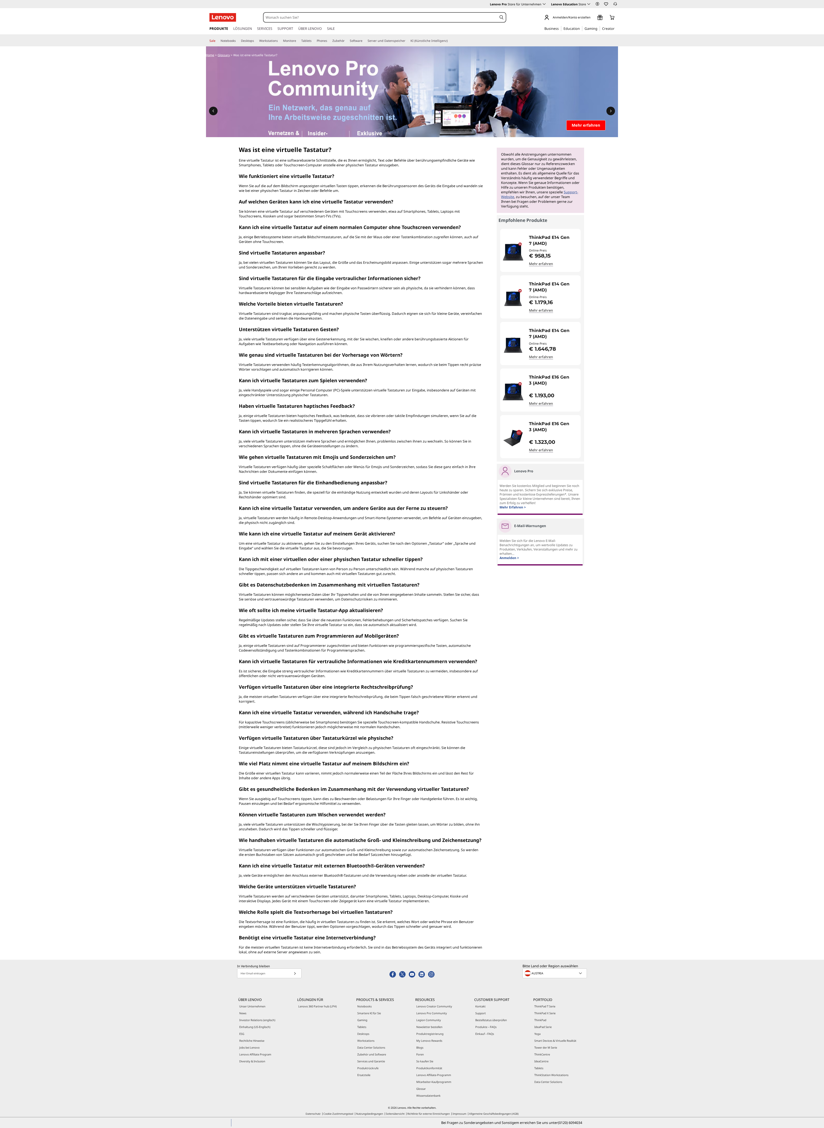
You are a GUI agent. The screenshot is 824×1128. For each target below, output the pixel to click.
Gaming (362, 1020)
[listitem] (540, 250)
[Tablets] (313, 40)
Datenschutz (313, 1114)
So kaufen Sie (424, 1061)
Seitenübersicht (395, 1114)
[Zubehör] (346, 40)
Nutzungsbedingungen (369, 1114)
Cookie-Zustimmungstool (338, 1114)
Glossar (421, 1089)
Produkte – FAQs (486, 1027)
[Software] (364, 40)
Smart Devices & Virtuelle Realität (555, 1041)
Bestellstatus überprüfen (491, 1020)
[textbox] (555, 973)
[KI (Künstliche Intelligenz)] (449, 40)
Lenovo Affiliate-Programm (433, 1075)
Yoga (537, 1034)
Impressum (459, 1114)
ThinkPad (540, 1020)
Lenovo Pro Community (431, 1013)
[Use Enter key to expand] (593, 18)
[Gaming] (598, 28)
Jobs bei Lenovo (249, 1047)
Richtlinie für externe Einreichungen (428, 1114)
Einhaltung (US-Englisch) (254, 1027)
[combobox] (380, 17)
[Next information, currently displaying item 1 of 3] (610, 111)
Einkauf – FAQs (484, 1034)
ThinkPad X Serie (545, 1013)
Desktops (363, 1034)
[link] (615, 5)
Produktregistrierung (430, 1034)
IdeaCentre (541, 1061)
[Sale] (217, 40)
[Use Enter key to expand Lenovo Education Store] (589, 4)
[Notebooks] (237, 40)
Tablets (361, 1027)
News (242, 1013)
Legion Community (428, 1020)
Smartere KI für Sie (369, 1013)
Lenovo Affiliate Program (255, 1054)
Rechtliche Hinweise (251, 1041)
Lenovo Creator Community (434, 1006)
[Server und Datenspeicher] (407, 40)
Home (210, 55)
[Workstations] (279, 40)
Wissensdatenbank (428, 1096)
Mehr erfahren (541, 263)
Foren (420, 1054)
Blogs (419, 1047)
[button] (597, 4)
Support (480, 1013)
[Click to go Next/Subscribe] (294, 973)
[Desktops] (255, 40)
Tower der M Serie (545, 1047)
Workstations (365, 1041)
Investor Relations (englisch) (257, 1020)
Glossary (224, 55)
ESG (241, 1034)
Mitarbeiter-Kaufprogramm (433, 1082)
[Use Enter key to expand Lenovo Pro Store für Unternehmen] (544, 4)
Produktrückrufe (368, 1068)
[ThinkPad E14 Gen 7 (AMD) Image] (513, 252)
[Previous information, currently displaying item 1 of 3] (213, 111)
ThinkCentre (542, 1054)
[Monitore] (298, 40)
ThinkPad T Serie (544, 1006)
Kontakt (480, 1006)
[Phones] (329, 40)
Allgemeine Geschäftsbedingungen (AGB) (494, 1114)
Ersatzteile (363, 1075)
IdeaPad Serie (543, 1027)
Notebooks (364, 1006)
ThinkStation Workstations (551, 1075)
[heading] (552, 240)
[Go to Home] (222, 17)
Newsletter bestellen (429, 1027)
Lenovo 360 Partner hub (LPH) (317, 1006)
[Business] (560, 28)
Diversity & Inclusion (252, 1061)
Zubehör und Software (371, 1054)
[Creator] (616, 28)
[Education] (581, 28)
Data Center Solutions (371, 1047)
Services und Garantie (371, 1061)
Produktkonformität (429, 1068)
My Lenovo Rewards (429, 1041)
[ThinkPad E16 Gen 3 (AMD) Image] (513, 391)
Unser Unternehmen (252, 1006)
